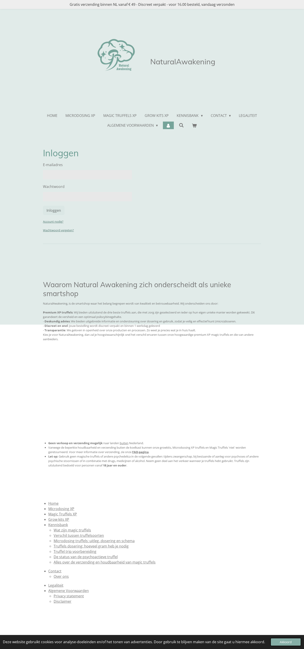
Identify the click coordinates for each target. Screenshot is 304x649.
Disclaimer (62, 601)
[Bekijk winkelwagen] (194, 125)
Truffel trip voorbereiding (75, 551)
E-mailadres (53, 164)
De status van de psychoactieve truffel (86, 556)
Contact (54, 571)
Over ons (61, 576)
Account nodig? (53, 222)
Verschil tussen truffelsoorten (79, 535)
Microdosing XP (61, 508)
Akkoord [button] (286, 642)
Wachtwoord (54, 186)
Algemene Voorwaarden (68, 590)
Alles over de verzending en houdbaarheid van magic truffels (105, 562)
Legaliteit (55, 585)
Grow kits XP (58, 519)
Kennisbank (58, 524)
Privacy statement (69, 596)
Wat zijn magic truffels (72, 530)
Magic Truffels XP (62, 514)
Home (53, 503)
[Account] (168, 125)
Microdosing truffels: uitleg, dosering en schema (94, 540)
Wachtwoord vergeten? (58, 230)
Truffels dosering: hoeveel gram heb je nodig (91, 546)
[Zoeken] (181, 125)
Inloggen (54, 210)
